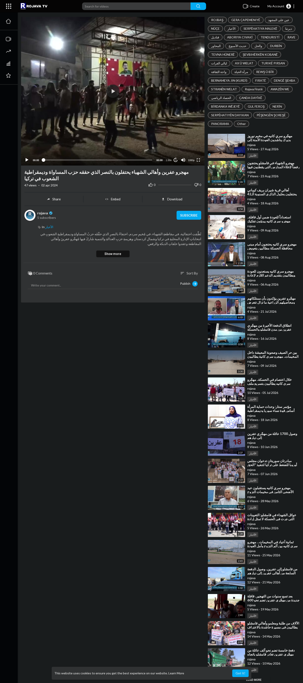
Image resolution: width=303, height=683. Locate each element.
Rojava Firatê (254, 89)
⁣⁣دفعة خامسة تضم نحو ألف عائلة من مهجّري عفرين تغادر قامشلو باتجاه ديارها (271, 654)
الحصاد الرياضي (221, 98)
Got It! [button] (240, 673)
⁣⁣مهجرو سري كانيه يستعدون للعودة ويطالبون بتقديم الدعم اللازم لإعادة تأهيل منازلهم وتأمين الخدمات (271, 275)
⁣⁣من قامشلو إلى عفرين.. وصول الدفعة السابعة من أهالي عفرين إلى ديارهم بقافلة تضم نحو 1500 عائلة (272, 573)
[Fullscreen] (198, 160)
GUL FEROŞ (256, 106)
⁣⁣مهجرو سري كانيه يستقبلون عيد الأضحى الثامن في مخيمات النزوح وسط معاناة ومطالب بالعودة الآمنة (271, 492)
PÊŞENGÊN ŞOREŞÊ (271, 115)
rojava (43, 213)
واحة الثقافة (218, 72)
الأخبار (232, 28)
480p (190, 149)
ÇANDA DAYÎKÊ (250, 98)
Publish (186, 283)
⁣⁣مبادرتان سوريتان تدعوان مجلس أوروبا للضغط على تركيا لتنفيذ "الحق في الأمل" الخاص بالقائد (272, 465)
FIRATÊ (260, 80)
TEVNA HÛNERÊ (223, 54)
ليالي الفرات (219, 63)
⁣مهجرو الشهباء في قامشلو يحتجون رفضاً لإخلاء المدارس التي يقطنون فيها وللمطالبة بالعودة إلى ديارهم (273, 167)
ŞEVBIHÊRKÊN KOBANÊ (260, 54)
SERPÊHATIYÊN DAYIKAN (230, 115)
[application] (113, 91)
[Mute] (183, 160)
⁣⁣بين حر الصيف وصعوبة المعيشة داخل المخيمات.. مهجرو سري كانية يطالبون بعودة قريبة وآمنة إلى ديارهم (273, 356)
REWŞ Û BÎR (265, 72)
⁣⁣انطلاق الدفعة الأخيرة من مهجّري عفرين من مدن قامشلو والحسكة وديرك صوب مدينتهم (269, 329)
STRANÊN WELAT (224, 89)
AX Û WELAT (244, 63)
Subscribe (189, 215)
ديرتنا (288, 28)
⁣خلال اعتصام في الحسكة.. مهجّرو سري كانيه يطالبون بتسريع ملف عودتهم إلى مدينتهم (269, 383)
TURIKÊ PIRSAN (273, 63)
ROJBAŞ (217, 20)
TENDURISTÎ (270, 37)
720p (190, 142)
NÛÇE (215, 28)
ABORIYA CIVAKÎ (240, 37)
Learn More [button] (176, 673)
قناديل (215, 37)
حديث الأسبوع (237, 46)
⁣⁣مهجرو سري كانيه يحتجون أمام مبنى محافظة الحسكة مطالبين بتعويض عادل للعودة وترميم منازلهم (272, 248)
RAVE (291, 37)
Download (174, 199)
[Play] (27, 160)
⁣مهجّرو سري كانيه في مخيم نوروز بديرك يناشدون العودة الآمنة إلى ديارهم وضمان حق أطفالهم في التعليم (273, 140)
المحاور (216, 46)
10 (176, 160)
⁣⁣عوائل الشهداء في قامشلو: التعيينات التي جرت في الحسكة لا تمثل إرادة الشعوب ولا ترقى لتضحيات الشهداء (271, 519)
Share (56, 199)
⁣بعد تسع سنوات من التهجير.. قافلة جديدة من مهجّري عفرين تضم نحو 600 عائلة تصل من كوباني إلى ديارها (273, 600)
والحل (258, 46)
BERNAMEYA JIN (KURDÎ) (229, 80)
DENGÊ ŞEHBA (284, 80)
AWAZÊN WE (280, 89)
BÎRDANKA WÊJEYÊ (225, 106)
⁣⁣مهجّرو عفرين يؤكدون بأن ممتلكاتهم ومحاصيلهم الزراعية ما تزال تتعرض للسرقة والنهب (271, 302)
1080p (191, 160)
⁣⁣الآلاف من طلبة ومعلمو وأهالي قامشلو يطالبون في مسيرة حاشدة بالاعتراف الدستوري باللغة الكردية (273, 627)
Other (241, 124)
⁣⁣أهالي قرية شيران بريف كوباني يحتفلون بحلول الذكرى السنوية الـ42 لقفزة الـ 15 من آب (272, 194)
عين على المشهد (278, 20)
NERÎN (277, 106)
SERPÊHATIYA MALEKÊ (260, 28)
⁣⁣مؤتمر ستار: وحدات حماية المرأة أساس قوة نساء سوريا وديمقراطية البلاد (271, 411)
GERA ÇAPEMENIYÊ (245, 20)
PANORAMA (220, 124)
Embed (115, 199)
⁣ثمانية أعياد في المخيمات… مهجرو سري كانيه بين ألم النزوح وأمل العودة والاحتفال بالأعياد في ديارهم (272, 546)
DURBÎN (276, 46)
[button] (281, 6)
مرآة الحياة (241, 72)
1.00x (169, 160)
